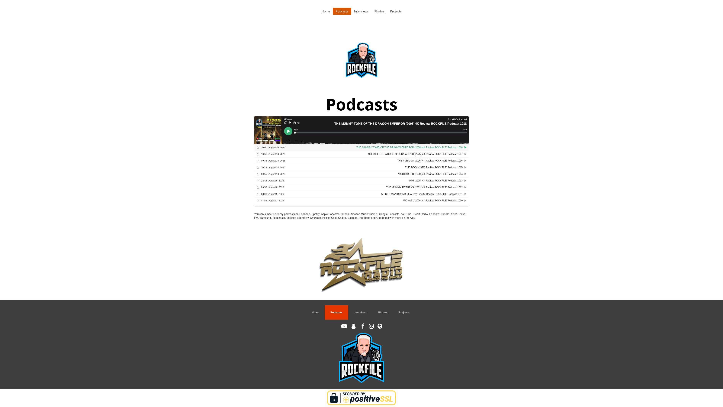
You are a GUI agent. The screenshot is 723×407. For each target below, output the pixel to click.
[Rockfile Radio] (361, 264)
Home (326, 11)
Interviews (361, 11)
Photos (379, 11)
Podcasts (342, 11)
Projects (396, 11)
